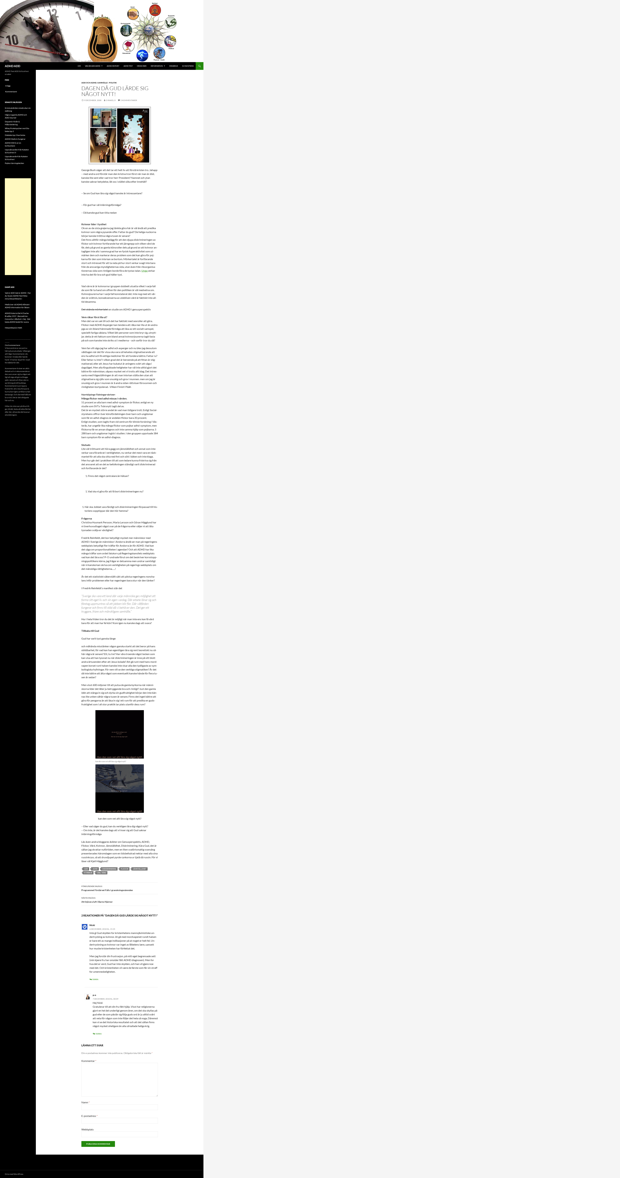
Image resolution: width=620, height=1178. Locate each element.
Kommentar (88, 1060)
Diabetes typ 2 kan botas (15, 135)
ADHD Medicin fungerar (15, 139)
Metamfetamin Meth (13, 328)
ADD (86, 869)
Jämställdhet (139, 869)
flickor (124, 869)
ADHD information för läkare (17, 307)
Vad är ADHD (20, 293)
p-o (94, 995)
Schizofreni (188, 66)
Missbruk (173, 66)
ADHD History (113, 66)
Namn (85, 1102)
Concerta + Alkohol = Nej (15, 319)
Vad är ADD (10, 293)
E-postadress (89, 1115)
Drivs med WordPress (14, 1174)
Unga (144, 270)
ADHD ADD (12, 66)
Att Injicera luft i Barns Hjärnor (97, 900)
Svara (95, 979)
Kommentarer (11, 91)
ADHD (95, 869)
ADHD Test (128, 66)
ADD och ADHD (89, 82)
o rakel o (111, 100)
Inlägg (7, 86)
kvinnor (88, 873)
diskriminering (109, 869)
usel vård (101, 873)
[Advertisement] (18, 226)
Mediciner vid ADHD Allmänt (17, 304)
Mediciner (141, 66)
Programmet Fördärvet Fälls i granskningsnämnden (107, 888)
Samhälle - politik (107, 82)
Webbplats (87, 1129)
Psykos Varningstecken (14, 163)
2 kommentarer (129, 100)
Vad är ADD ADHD (92, 66)
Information (157, 66)
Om (79, 66)
